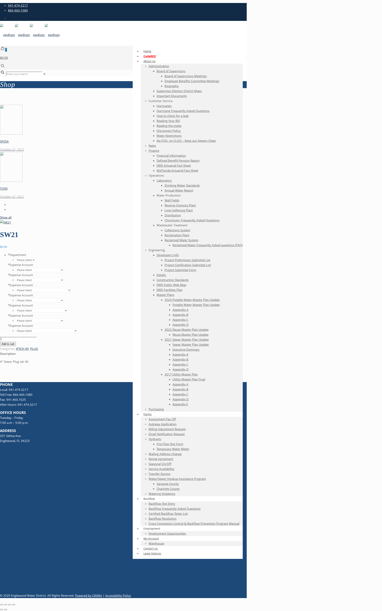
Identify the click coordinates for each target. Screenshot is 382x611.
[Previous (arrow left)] (1, 609)
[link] (44, 74)
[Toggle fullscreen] (5, 604)
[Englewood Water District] (30, 35)
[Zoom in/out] (1, 604)
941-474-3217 (18, 5)
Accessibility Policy (118, 595)
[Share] (9, 604)
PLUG (34, 349)
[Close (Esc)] (13, 604)
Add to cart (8, 343)
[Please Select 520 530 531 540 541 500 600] (27, 260)
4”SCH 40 (22, 349)
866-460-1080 (18, 10)
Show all (6, 217)
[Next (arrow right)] (5, 609)
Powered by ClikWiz (88, 595)
